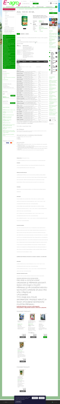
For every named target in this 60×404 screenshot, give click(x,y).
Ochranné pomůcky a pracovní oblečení (7, 54)
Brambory (6, 20)
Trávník (6, 18)
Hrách (6, 13)
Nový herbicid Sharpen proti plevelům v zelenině (53, 92)
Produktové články (52, 77)
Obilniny (6, 12)
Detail (45, 337)
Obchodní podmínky (10, 6)
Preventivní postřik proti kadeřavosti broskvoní (7, 117)
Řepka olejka (7, 15)
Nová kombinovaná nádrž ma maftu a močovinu (52, 89)
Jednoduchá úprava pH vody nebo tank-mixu (53, 99)
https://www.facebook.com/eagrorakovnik (9, 78)
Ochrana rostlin (49, 6)
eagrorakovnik (6, 79)
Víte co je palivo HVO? (6, 122)
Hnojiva (5, 37)
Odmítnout (35, 397)
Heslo (3, 94)
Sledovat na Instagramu (54, 27)
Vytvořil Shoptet (55, 402)
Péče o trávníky (6, 59)
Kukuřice (6, 24)
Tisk (36, 31)
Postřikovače (6, 41)
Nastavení (18, 401)
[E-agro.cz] (12, 3)
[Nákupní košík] (50, 120)
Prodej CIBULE (6, 56)
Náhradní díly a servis (7, 61)
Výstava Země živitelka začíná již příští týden (53, 34)
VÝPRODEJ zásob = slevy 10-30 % (9, 63)
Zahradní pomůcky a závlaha (7, 66)
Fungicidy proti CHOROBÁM (9, 27)
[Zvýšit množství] (40, 23)
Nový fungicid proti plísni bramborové (52, 47)
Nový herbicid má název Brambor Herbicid (52, 40)
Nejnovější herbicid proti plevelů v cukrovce (52, 43)
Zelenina (6, 21)
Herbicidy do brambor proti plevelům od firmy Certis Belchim (53, 81)
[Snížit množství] (40, 24)
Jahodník (6, 23)
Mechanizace (6, 51)
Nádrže (5, 35)
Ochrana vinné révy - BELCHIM (9, 43)
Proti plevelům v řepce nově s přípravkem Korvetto (53, 106)
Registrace (55, 1)
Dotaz (42, 31)
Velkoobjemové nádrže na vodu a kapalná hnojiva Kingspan (53, 113)
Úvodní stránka (4, 7)
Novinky (51, 31)
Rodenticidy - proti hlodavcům (7, 46)
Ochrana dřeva (6, 48)
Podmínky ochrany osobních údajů (23, 6)
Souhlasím (41, 397)
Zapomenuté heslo (6, 97)
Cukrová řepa (7, 26)
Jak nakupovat (5, 85)
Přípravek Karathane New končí (8, 114)
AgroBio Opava (41, 27)
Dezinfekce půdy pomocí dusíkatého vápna (7, 120)
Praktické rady (6, 107)
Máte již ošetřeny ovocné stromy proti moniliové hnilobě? (9, 125)
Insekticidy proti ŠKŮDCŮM (9, 29)
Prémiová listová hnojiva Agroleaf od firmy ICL (52, 85)
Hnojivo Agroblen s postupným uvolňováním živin (52, 110)
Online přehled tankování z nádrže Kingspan (52, 96)
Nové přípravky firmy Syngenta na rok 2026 (53, 37)
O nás (33, 6)
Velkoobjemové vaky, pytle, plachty (7, 39)
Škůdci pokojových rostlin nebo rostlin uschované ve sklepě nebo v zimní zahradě (9, 131)
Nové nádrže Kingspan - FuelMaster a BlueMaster (53, 102)
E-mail (4, 93)
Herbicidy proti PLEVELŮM (8, 10)
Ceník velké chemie (40, 6)
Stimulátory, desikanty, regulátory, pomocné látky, (9, 31)
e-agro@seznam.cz (7, 73)
